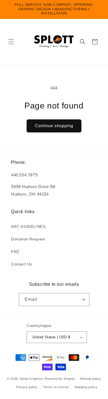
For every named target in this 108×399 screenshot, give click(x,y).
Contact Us (21, 264)
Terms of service (56, 387)
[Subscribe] (83, 299)
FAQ (15, 251)
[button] (11, 42)
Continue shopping (54, 125)
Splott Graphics (31, 378)
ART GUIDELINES (28, 226)
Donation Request (28, 239)
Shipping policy (85, 387)
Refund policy (90, 378)
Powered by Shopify (60, 378)
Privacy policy (27, 387)
